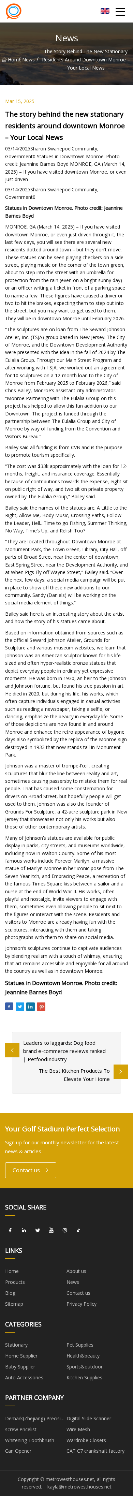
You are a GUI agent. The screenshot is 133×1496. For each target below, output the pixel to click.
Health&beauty (83, 1355)
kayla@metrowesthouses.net (79, 1486)
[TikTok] (78, 1231)
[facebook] (10, 1231)
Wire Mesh (78, 1429)
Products (15, 1282)
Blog (10, 1293)
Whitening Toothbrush (29, 1440)
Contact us (26, 1170)
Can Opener (18, 1451)
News (28, 59)
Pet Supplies (79, 1344)
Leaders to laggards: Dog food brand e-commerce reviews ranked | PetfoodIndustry (64, 1050)
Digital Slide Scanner (88, 1418)
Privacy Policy (81, 1304)
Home (13, 59)
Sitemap (14, 1304)
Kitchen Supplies (84, 1377)
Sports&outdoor (84, 1366)
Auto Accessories (24, 1377)
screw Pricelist (20, 1429)
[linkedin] (24, 1231)
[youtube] (51, 1231)
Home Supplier (21, 1355)
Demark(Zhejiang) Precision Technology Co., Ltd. (35, 1419)
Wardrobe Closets (86, 1440)
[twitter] (37, 1231)
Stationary (16, 1344)
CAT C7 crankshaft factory (95, 1451)
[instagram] (65, 1231)
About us (76, 1271)
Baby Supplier (20, 1366)
